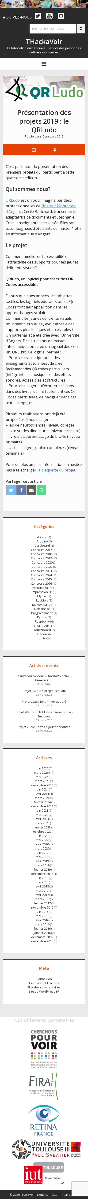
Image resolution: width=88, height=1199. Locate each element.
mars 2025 (42, 781)
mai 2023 (42, 815)
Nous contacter (48, 1194)
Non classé (42, 609)
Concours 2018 (41, 554)
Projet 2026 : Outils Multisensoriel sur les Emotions (44, 714)
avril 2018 (42, 886)
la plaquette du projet (56, 470)
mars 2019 (42, 865)
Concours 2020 (42, 562)
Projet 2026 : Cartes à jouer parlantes (44, 727)
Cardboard (42, 545)
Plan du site (70, 1194)
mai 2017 (42, 890)
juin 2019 (42, 852)
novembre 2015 (42, 941)
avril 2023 (42, 819)
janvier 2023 (42, 827)
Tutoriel (42, 634)
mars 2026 (41, 772)
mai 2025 (42, 777)
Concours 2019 (52, 136)
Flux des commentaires (44, 987)
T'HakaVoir (41, 626)
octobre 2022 (42, 831)
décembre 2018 (42, 874)
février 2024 (42, 802)
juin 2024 (42, 789)
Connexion (44, 979)
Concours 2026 (41, 583)
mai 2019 (42, 857)
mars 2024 (42, 798)
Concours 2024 (41, 575)
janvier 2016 (42, 933)
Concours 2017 (41, 550)
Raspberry (42, 621)
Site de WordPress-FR (44, 991)
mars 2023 (42, 823)
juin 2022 (42, 836)
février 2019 (42, 869)
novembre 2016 (42, 907)
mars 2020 (42, 848)
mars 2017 (42, 899)
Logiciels (42, 600)
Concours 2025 (41, 579)
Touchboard (42, 630)
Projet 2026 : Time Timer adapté (44, 701)
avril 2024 (42, 793)
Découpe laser (42, 588)
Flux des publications (44, 983)
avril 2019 (42, 861)
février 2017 (42, 903)
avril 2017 (42, 895)
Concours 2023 (41, 571)
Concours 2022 (42, 566)
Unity (42, 638)
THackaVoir (44, 41)
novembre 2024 (42, 785)
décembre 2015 (42, 937)
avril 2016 (42, 920)
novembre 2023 (42, 806)
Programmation (42, 613)
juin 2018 (42, 878)
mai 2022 (42, 840)
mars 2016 (42, 924)
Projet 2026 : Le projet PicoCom (44, 691)
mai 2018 (42, 882)
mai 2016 (42, 916)
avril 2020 (42, 844)
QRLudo (13, 200)
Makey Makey (42, 604)
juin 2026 (42, 768)
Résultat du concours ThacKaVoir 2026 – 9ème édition (44, 678)
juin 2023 (42, 810)
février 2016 (42, 928)
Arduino (42, 541)
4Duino (42, 537)
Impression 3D (42, 592)
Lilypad (42, 596)
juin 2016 (42, 911)
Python (42, 617)
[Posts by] (55, 149)
